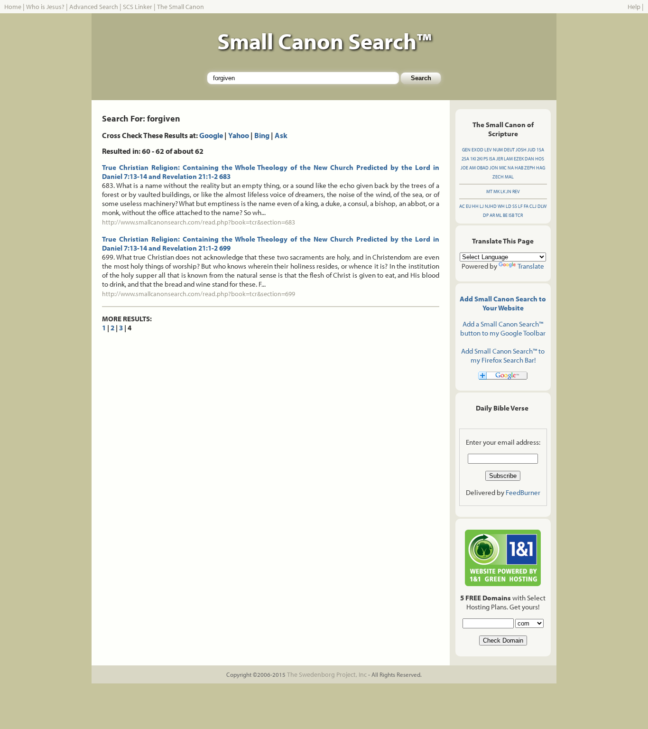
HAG (540, 168)
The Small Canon (180, 6)
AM (472, 168)
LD (508, 206)
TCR (519, 215)
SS (514, 206)
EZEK (519, 159)
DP (486, 215)
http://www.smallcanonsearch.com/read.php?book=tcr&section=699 (198, 294)
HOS (539, 159)
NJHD (491, 206)
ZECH (498, 177)
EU (468, 206)
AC (462, 206)
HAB (519, 168)
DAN (529, 159)
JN (508, 191)
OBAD (483, 168)
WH (501, 206)
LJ (482, 206)
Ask (281, 135)
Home (12, 6)
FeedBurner (523, 492)
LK (502, 191)
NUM (498, 150)
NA (511, 168)
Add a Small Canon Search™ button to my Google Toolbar (503, 328)
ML (499, 215)
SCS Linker (137, 6)
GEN (466, 150)
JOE (464, 168)
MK (496, 191)
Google (211, 135)
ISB (511, 215)
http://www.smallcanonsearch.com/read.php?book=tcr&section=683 (198, 222)
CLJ (533, 206)
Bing (261, 135)
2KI (479, 159)
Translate (531, 266)
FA (526, 206)
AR (492, 215)
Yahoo (238, 135)
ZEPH (529, 168)
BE (505, 215)
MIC (503, 168)
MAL (509, 177)
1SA (540, 150)
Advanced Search (93, 6)
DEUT (509, 150)
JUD (532, 150)
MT (489, 191)
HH (475, 206)
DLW (541, 206)
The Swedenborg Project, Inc (327, 674)
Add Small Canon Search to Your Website (503, 303)
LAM (508, 159)
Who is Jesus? (45, 6)
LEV (488, 150)
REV (516, 191)
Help (634, 6)
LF (520, 206)
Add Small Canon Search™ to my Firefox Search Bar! (503, 355)
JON (494, 168)
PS (485, 159)
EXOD (477, 150)
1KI (473, 159)
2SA (465, 159)
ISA (492, 159)
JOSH (521, 150)
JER (499, 159)
